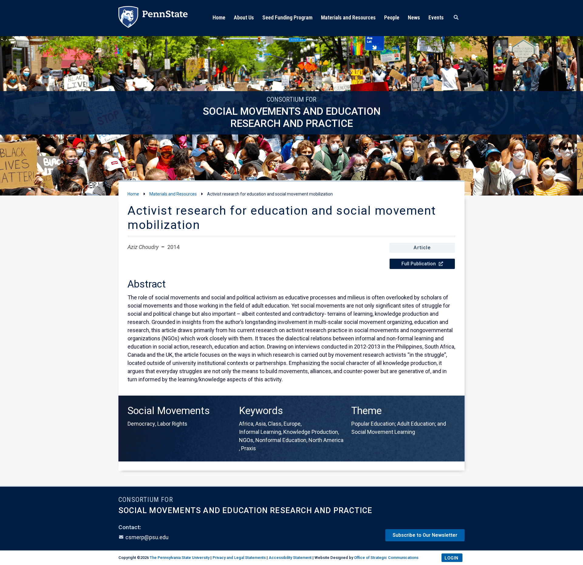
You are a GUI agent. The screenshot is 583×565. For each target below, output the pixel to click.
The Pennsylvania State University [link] (180, 557)
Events (436, 17)
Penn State (153, 18)
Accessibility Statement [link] (290, 557)
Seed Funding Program (287, 17)
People (391, 17)
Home (219, 17)
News (414, 17)
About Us (244, 17)
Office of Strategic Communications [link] (386, 557)
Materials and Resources (348, 17)
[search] (456, 17)
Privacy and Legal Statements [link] (239, 557)
